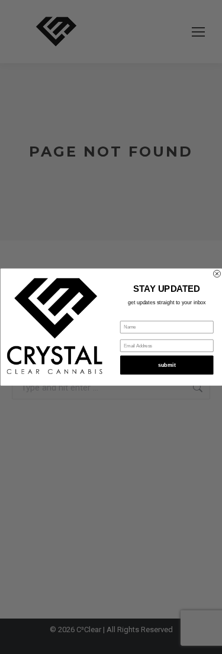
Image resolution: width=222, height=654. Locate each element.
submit (166, 365)
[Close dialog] (216, 273)
